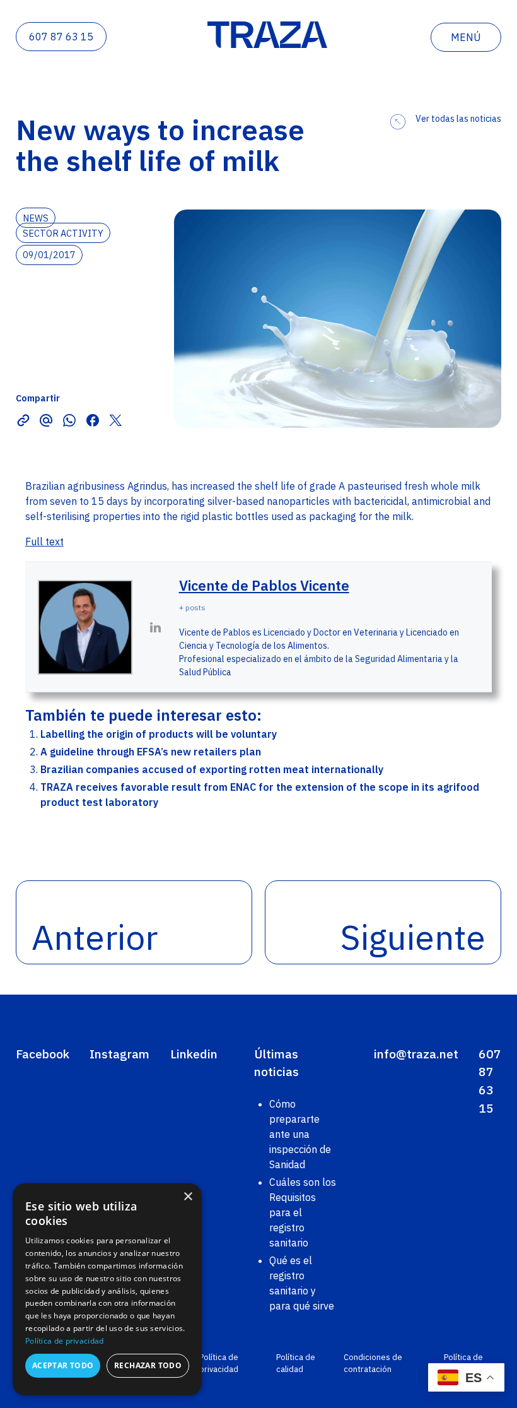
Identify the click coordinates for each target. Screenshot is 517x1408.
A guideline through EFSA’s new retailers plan (150, 751)
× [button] (187, 1197)
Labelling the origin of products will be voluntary (158, 734)
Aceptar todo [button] (63, 1365)
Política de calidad (295, 1363)
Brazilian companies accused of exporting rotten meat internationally (211, 769)
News (36, 217)
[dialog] (107, 1289)
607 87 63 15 (61, 36)
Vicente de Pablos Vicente (264, 585)
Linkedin (194, 1054)
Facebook (42, 1054)
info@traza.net (416, 1054)
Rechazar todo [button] (148, 1365)
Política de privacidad (218, 1363)
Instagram (119, 1054)
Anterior (95, 936)
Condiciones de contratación (373, 1363)
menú (466, 37)
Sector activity (63, 233)
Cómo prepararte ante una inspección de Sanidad (300, 1134)
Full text (44, 541)
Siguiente (412, 936)
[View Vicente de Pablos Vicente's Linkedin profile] (155, 627)
